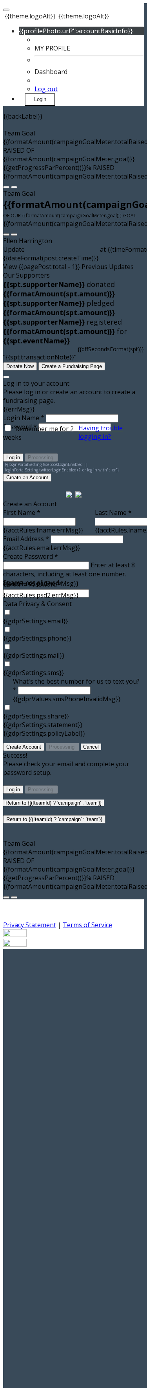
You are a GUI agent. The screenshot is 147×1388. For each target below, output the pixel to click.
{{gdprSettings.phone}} (37, 638)
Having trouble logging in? (100, 432)
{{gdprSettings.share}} (36, 716)
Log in (13, 457)
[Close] (6, 377)
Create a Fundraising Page (72, 366)
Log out (46, 89)
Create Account (23, 747)
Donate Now (20, 366)
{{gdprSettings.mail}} (33, 655)
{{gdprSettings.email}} (35, 621)
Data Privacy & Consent (37, 603)
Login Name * (23, 417)
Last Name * (113, 512)
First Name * (21, 512)
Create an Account (27, 477)
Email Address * (26, 538)
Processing (41, 457)
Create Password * (30, 556)
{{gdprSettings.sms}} (33, 672)
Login (40, 99)
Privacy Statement (29, 925)
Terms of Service (87, 925)
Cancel (91, 747)
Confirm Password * (32, 584)
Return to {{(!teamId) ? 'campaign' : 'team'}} (53, 803)
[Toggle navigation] (6, 10)
